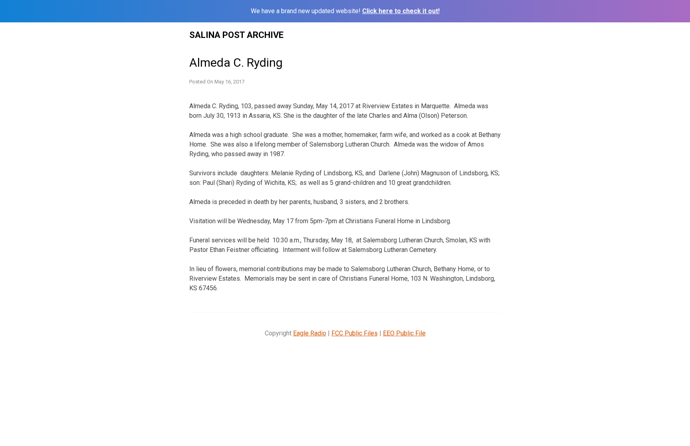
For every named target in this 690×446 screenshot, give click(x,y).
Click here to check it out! (401, 11)
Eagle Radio (309, 333)
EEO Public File (404, 333)
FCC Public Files (354, 333)
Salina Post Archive (236, 35)
